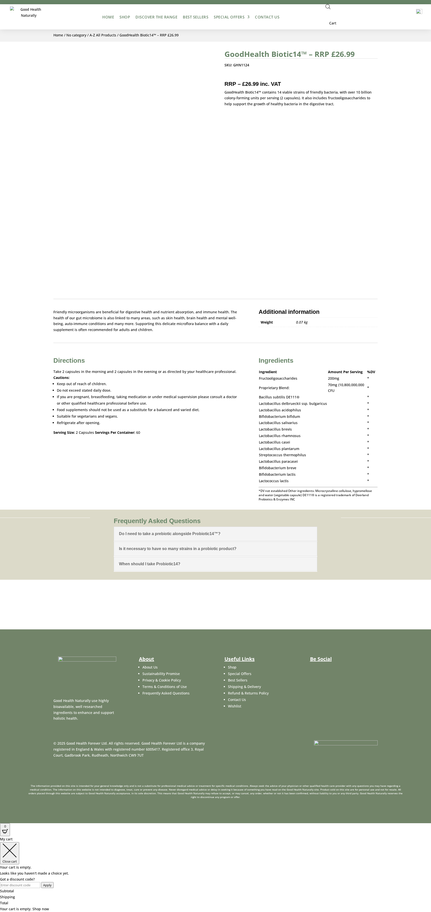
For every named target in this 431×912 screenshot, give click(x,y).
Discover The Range (156, 16)
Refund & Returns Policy (248, 693)
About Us (150, 667)
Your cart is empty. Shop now (24, 909)
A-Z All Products (103, 35)
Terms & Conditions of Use (164, 686)
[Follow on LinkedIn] (247, 75)
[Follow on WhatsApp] (267, 75)
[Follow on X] (237, 75)
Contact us (267, 16)
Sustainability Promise (161, 673)
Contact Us (237, 699)
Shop (124, 16)
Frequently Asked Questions (166, 693)
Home (108, 16)
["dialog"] (215, 874)
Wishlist (234, 706)
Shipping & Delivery (244, 686)
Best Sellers (195, 16)
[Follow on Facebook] (227, 75)
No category (76, 35)
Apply (47, 885)
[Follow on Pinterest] (257, 75)
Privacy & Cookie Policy (161, 680)
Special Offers (229, 16)
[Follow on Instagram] (337, 671)
